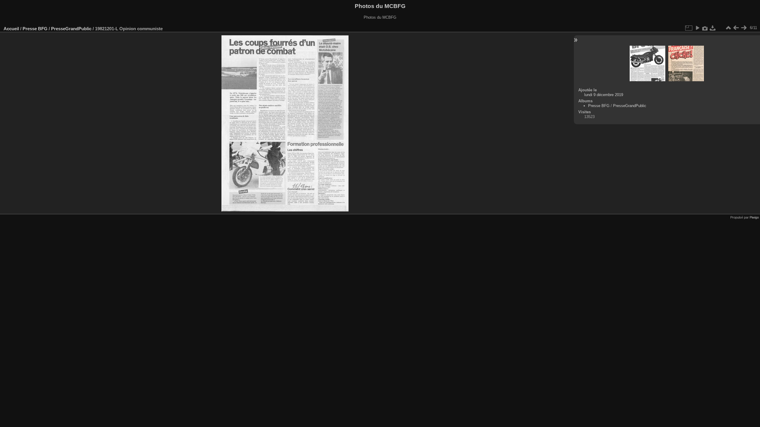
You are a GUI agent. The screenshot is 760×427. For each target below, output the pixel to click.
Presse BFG (35, 28)
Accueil (11, 28)
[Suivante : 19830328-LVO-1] (744, 28)
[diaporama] (697, 28)
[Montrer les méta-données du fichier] (705, 28)
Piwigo (754, 217)
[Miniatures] (728, 28)
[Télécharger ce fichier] (713, 28)
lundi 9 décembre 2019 (603, 95)
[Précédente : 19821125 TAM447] (736, 28)
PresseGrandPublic (71, 28)
